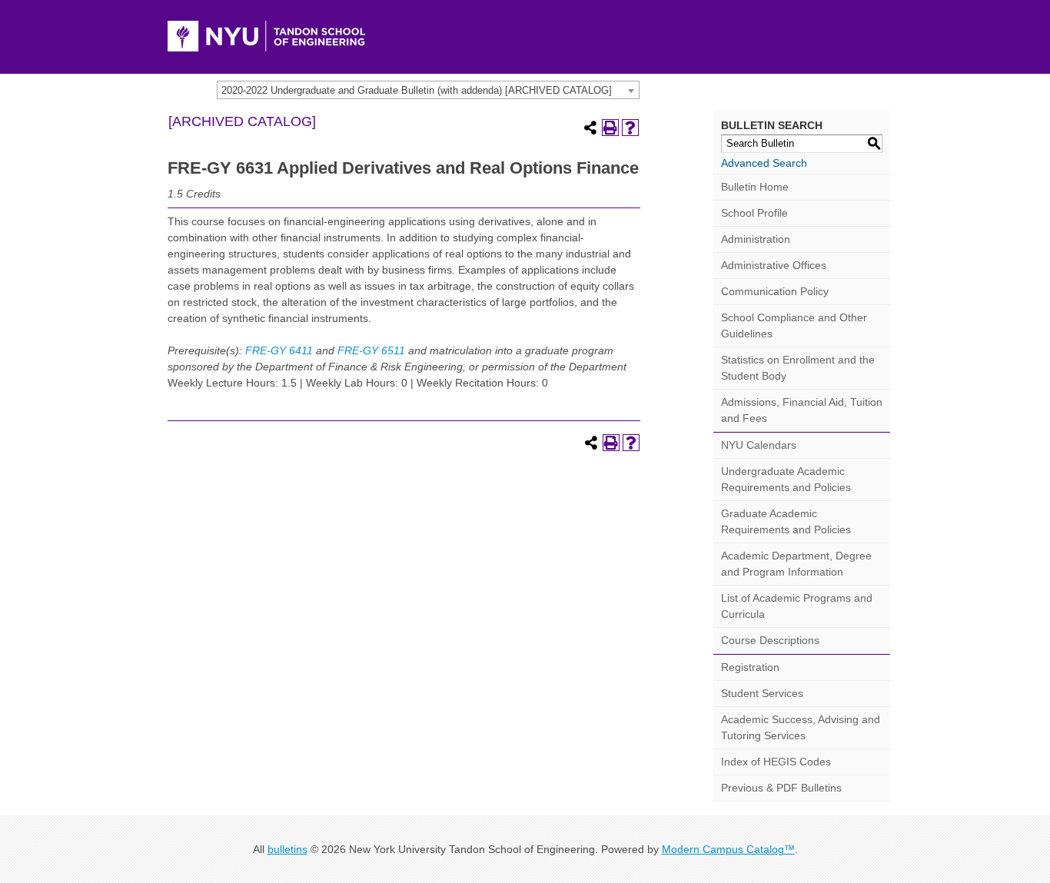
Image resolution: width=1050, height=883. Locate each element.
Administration (755, 239)
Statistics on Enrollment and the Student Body (798, 368)
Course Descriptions (770, 640)
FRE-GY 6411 (279, 350)
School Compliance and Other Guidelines (794, 325)
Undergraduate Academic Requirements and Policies (786, 479)
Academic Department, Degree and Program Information (796, 563)
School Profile (754, 213)
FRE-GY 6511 (371, 350)
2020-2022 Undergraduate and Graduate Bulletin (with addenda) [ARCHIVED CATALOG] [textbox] (416, 90)
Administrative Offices (773, 265)
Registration (750, 667)
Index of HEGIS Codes (776, 761)
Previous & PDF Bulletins (781, 788)
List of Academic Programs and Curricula (796, 606)
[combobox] (428, 90)
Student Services (762, 693)
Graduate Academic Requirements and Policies (786, 521)
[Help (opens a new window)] (630, 127)
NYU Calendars (758, 445)
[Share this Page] (590, 127)
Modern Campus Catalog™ (728, 849)
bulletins (287, 849)
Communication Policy (775, 291)
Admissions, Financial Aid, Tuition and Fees (801, 410)
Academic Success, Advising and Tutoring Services (800, 727)
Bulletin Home (755, 187)
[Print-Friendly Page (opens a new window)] (610, 127)
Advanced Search (764, 163)
